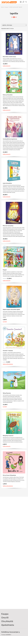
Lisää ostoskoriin (6, 65)
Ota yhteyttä (7, 621)
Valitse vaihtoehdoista (8, 364)
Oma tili (4, 618)
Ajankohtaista (7, 625)
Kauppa (6, 7)
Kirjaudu (20, 2)
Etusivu (2, 7)
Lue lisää (5, 321)
